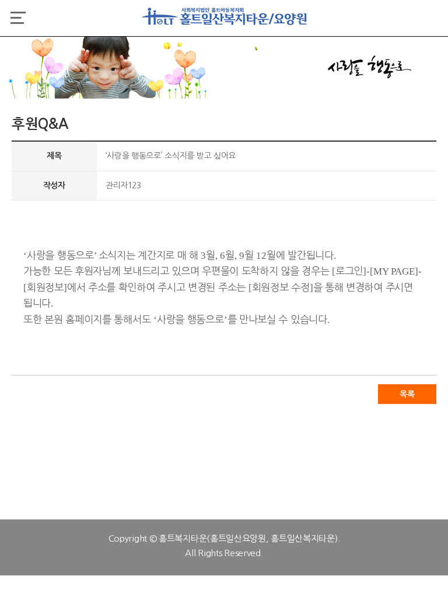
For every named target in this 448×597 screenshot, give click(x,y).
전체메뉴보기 (18, 18)
